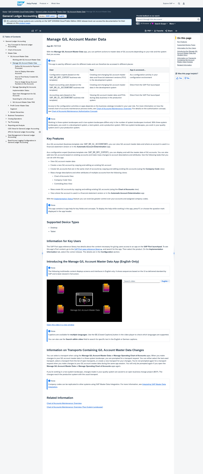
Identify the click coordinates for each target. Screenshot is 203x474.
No (186, 78)
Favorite (158, 31)
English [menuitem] (165, 281)
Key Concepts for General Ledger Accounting (20, 45)
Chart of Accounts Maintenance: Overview (114, 109)
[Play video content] (84, 301)
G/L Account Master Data (76, 12)
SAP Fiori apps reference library (87, 249)
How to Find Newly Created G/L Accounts (26, 78)
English (61, 16)
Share (168, 31)
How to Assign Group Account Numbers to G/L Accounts (26, 83)
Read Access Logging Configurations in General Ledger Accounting (22, 141)
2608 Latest (47, 16)
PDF (148, 31)
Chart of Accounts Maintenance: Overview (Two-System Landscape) (75, 407)
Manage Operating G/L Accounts (24, 87)
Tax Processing (13, 122)
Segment (13, 109)
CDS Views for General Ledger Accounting (23, 129)
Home (5, 12)
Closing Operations (15, 119)
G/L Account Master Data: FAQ (24, 102)
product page (24, 23)
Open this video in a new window (60, 325)
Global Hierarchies (17, 112)
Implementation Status (21, 90)
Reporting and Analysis (16, 125)
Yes (179, 78)
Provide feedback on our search (148, 16)
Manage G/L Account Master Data (25, 63)
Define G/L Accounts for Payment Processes (27, 67)
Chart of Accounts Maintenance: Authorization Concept (74, 111)
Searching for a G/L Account (23, 99)
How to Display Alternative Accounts (24, 72)
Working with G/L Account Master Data (26, 60)
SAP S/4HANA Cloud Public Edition (21, 12)
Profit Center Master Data (19, 106)
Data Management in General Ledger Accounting (21, 136)
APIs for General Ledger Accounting (21, 132)
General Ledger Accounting (46, 12)
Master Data (61, 12)
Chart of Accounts (14, 50)
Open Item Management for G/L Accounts (24, 95)
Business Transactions (16, 115)
